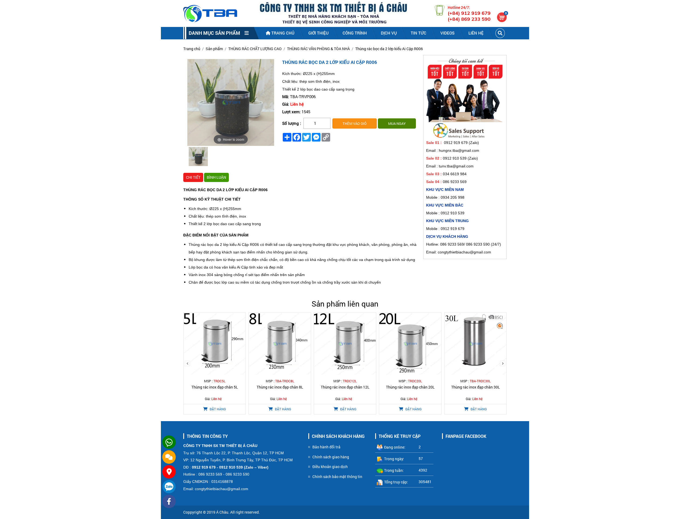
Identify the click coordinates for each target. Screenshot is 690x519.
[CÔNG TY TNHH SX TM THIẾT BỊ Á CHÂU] (210, 13)
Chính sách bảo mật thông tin (337, 476)
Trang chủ (282, 33)
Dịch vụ (389, 33)
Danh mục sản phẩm (216, 33)
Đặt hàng (217, 409)
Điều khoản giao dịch (330, 466)
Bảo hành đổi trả (326, 446)
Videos (447, 33)
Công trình (355, 33)
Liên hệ (476, 33)
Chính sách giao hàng (330, 456)
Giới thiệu (318, 33)
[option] (198, 157)
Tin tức (418, 33)
